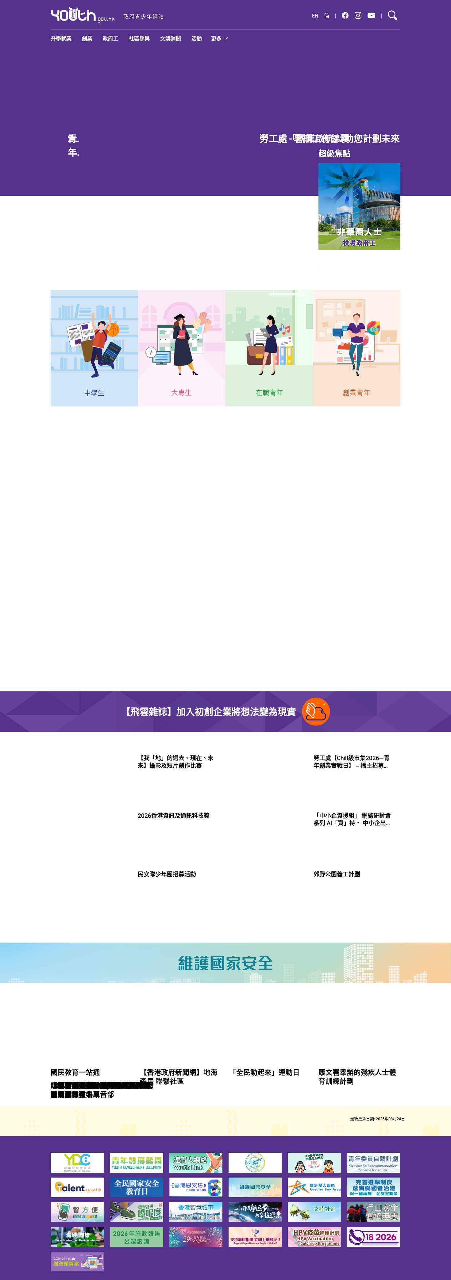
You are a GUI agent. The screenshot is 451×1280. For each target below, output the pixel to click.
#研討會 (357, 934)
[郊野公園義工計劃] (266, 974)
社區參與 (139, 38)
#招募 (179, 1002)
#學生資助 (271, 128)
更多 (216, 38)
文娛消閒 (170, 38)
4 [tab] (299, 183)
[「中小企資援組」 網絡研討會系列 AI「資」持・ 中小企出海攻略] (266, 906)
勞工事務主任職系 (79, 686)
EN (315, 16)
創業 (87, 38)
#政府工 (60, 712)
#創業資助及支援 (329, 934)
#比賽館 (145, 868)
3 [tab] (288, 183)
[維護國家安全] (225, 1037)
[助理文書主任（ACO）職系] (369, 583)
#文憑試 (292, 128)
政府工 (110, 38)
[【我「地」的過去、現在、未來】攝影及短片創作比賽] (90, 839)
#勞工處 (80, 712)
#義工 (319, 995)
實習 (66, 513)
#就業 (152, 304)
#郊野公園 (338, 995)
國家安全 (193, 513)
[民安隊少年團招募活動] (90, 974)
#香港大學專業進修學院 (259, 310)
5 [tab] (310, 183)
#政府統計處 (278, 304)
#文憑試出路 (174, 304)
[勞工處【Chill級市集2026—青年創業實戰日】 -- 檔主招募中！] (266, 839)
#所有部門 (282, 608)
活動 (196, 38)
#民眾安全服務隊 (153, 1002)
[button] (345, 15)
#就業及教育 (248, 304)
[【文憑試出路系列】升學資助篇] (151, 130)
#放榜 (309, 128)
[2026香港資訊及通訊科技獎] (90, 906)
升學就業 (61, 38)
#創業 (319, 868)
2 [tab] (277, 183)
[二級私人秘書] (369, 698)
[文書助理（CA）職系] (369, 641)
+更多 (245, 551)
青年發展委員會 (100, 513)
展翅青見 (139, 513)
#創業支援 (338, 868)
